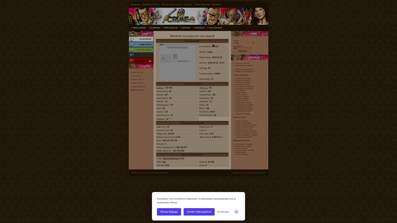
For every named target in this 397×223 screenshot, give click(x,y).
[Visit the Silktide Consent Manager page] (236, 212)
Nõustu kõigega (169, 211)
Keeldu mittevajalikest (199, 211)
